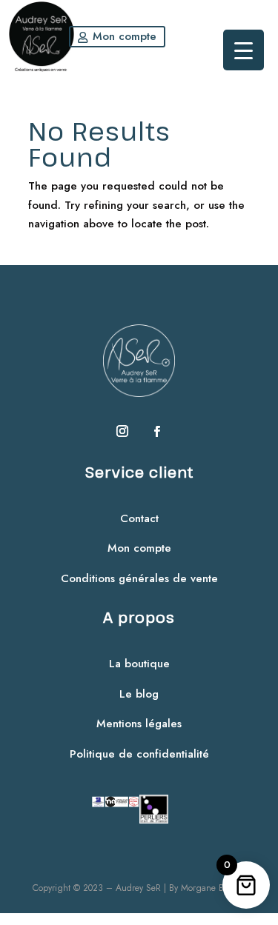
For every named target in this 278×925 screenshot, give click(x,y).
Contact (139, 518)
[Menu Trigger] (243, 50)
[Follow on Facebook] (156, 431)
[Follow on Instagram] (122, 431)
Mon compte (124, 36)
